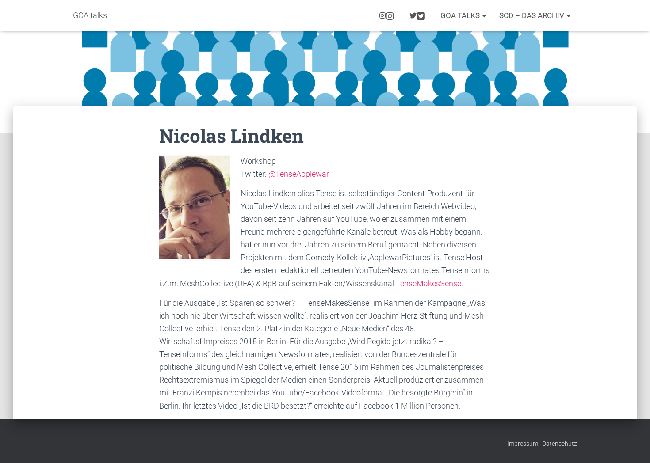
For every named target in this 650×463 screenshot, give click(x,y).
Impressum (522, 443)
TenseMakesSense (428, 283)
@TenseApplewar (298, 173)
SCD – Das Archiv (532, 15)
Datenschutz (559, 443)
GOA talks (461, 15)
